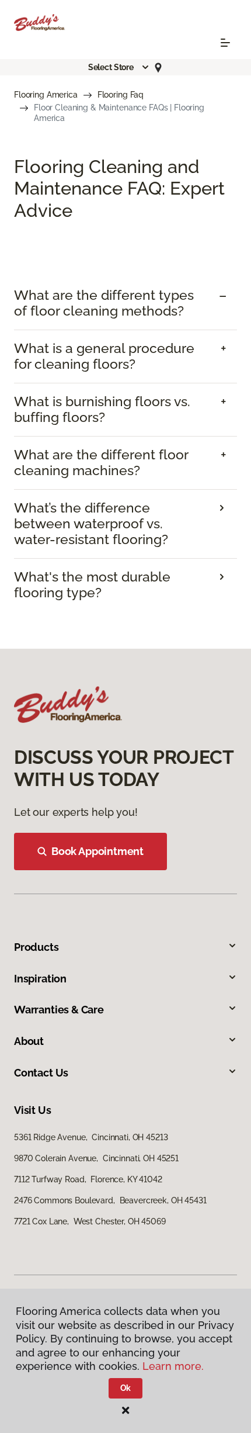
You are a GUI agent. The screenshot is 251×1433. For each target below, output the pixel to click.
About (29, 1041)
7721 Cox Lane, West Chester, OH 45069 (90, 1221)
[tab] (125, 303)
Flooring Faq (120, 94)
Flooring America (46, 94)
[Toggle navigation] (225, 42)
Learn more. (173, 1366)
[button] (119, 67)
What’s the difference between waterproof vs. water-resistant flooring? (91, 523)
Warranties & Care (59, 1009)
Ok (125, 1388)
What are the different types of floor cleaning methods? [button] (104, 303)
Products (36, 947)
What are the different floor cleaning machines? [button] (101, 462)
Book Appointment (97, 851)
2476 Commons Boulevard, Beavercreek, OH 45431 (110, 1200)
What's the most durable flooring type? (92, 584)
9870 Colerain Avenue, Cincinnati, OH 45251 (96, 1158)
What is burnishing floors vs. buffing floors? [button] (102, 409)
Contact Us (41, 1073)
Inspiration (40, 978)
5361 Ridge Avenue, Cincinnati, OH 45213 (91, 1137)
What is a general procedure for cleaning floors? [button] (104, 356)
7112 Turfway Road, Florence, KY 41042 (88, 1179)
